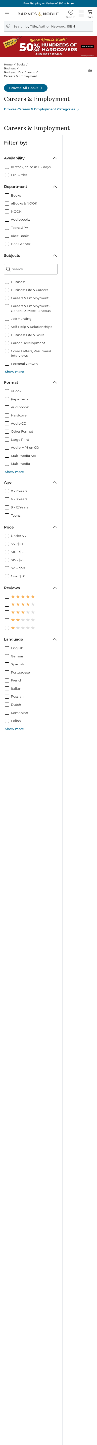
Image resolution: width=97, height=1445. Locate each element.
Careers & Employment (20, 76)
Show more (14, 372)
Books (21, 64)
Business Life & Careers (19, 72)
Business (10, 68)
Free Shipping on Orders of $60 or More (48, 3)
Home (8, 64)
